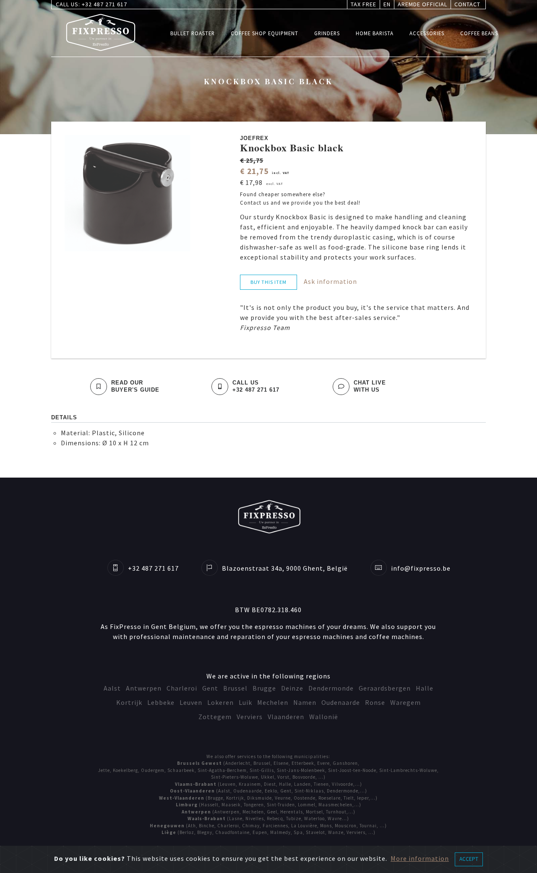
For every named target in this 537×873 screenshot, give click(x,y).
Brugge (264, 688)
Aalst (112, 688)
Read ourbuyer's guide (135, 386)
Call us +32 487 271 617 (255, 386)
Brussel (235, 688)
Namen (304, 702)
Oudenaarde (340, 702)
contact (467, 4)
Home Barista (375, 32)
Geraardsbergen (385, 688)
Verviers (250, 716)
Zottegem (215, 716)
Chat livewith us (370, 386)
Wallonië (323, 716)
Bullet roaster (192, 32)
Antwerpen (144, 688)
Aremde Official (422, 4)
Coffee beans (479, 32)
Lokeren (220, 702)
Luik (245, 702)
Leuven (191, 702)
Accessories (426, 32)
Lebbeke (161, 702)
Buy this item (268, 282)
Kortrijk (129, 702)
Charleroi (182, 688)
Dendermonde (331, 688)
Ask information (330, 281)
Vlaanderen (286, 716)
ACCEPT (468, 859)
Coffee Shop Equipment (264, 32)
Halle (424, 688)
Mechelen (272, 702)
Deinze (292, 688)
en (387, 4)
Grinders (327, 32)
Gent (210, 688)
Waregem (405, 702)
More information (420, 858)
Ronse (375, 702)
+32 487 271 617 (104, 4)
